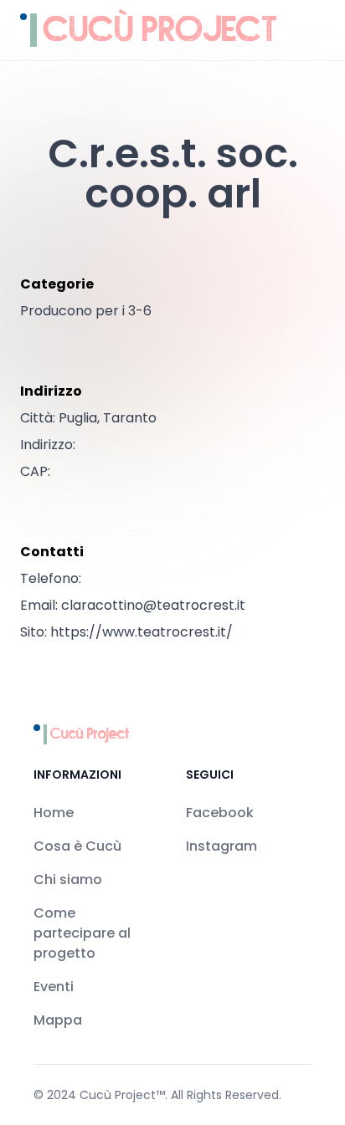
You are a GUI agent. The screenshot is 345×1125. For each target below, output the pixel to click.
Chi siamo (67, 879)
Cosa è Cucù (77, 846)
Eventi (53, 986)
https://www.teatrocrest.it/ (141, 632)
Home (53, 812)
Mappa (57, 1020)
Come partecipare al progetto (82, 933)
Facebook (220, 812)
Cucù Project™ (122, 1095)
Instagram (221, 846)
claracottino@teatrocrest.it (153, 605)
